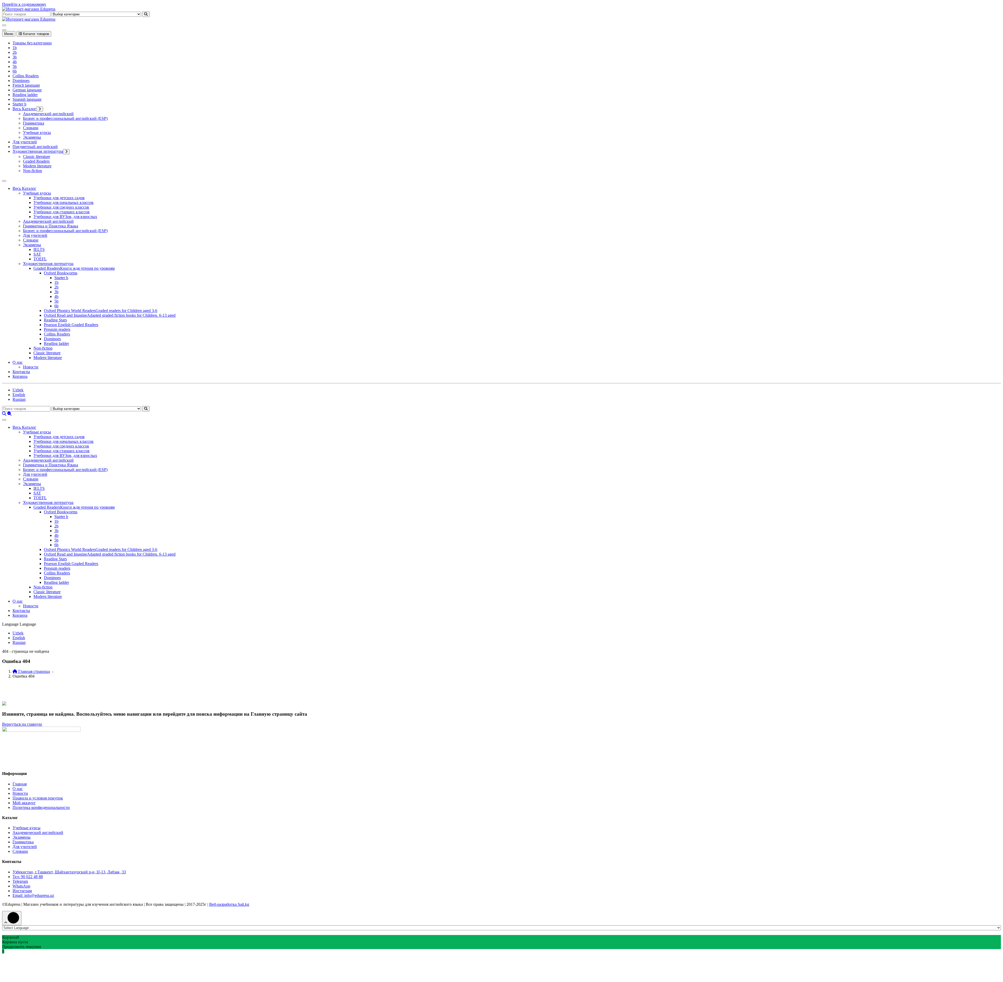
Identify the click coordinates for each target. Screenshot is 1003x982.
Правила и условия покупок (38, 798)
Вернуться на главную (22, 724)
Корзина (20, 376)
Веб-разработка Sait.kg (229, 904)
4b (15, 62)
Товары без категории (32, 43)
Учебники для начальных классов (63, 202)
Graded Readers (36, 161)
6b (15, 71)
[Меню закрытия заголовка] (4, 30)
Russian (19, 399)
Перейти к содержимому (24, 4)
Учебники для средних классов (61, 207)
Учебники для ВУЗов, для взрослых (65, 216)
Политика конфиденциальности (41, 807)
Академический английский (48, 113)
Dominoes (21, 80)
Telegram (20, 881)
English (19, 394)
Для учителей (25, 142)
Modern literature (37, 166)
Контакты (21, 371)
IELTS (39, 249)
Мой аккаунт (24, 803)
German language (27, 90)
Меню (8, 34)
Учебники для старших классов (61, 212)
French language (26, 85)
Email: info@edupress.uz (33, 895)
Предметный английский (35, 146)
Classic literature (36, 156)
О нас (18, 362)
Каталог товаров (35, 34)
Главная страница (33, 671)
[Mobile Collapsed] (39, 109)
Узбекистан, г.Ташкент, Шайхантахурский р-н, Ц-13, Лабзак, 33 (69, 872)
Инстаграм (22, 891)
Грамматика (33, 123)
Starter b (19, 104)
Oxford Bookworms (60, 273)
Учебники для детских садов (59, 198)
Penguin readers (57, 329)
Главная (20, 784)
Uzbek (18, 390)
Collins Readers (26, 76)
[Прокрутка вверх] (11, 918)
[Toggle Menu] (4, 181)
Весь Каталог (24, 109)
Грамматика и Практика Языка (50, 226)
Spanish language (27, 99)
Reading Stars (55, 320)
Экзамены (32, 137)
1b (15, 47)
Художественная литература (38, 151)
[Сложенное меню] (4, 25)
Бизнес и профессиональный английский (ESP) (65, 118)
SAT (37, 254)
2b (15, 52)
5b (15, 66)
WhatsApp (21, 886)
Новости (30, 367)
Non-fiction (32, 170)
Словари (30, 128)
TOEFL (40, 259)
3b (15, 57)
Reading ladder (25, 94)
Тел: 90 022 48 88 (28, 876)
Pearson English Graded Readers (71, 324)
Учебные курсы (37, 132)
